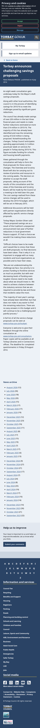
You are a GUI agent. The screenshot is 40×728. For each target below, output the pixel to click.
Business (7, 641)
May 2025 (11, 442)
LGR (5, 666)
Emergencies (8, 654)
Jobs (5, 670)
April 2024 (11, 489)
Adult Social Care (10, 646)
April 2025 (11, 445)
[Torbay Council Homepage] (13, 37)
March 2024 (12, 493)
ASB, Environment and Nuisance (16, 637)
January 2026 (12, 412)
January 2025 (12, 456)
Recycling (7, 593)
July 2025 (10, 435)
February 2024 (13, 496)
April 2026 (11, 402)
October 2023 (12, 512)
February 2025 (13, 453)
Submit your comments (14, 544)
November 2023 (13, 508)
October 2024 (12, 468)
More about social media (13, 686)
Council (6, 629)
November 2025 (13, 420)
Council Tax (8, 588)
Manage (22, 30)
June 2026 (11, 394)
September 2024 (14, 471)
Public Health (8, 650)
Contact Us (7, 692)
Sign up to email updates (20, 53)
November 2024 (13, 464)
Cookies (17, 697)
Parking (6, 609)
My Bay (6, 662)
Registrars (7, 605)
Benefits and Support (12, 597)
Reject (20, 26)
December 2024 (13, 461)
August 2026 (12, 387)
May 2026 (11, 398)
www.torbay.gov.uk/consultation (17, 336)
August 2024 (12, 475)
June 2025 (11, 438)
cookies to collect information (19, 6)
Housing (6, 601)
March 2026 (12, 405)
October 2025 (12, 424)
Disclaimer (20, 694)
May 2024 (11, 486)
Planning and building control (15, 617)
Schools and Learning (12, 621)
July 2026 (10, 391)
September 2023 (14, 515)
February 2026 (13, 409)
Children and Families (12, 625)
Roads (5, 613)
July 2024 (10, 479)
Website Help (19, 692)
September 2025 (14, 428)
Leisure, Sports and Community (16, 633)
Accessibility (10, 694)
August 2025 (12, 431)
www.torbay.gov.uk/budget (15, 323)
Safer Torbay (8, 658)
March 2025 (12, 449)
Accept (20, 21)
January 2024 (12, 500)
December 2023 (13, 505)
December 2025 (13, 417)
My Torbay (20, 45)
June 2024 (11, 482)
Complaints (31, 692)
